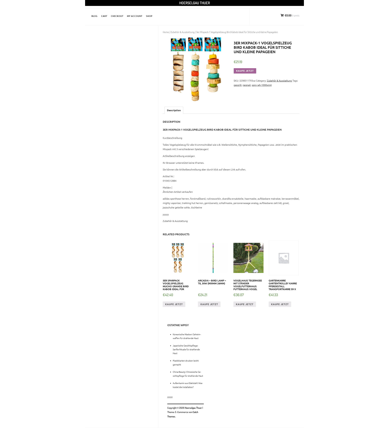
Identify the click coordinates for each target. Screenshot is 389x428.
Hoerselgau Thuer (194, 2)
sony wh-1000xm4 (262, 85)
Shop (149, 16)
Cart (104, 16)
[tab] (173, 110)
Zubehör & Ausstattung (182, 32)
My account (134, 16)
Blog (94, 16)
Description (174, 110)
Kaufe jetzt (245, 70)
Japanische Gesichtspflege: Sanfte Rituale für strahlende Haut (186, 349)
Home (166, 32)
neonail (247, 85)
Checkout (117, 16)
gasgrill (237, 85)
